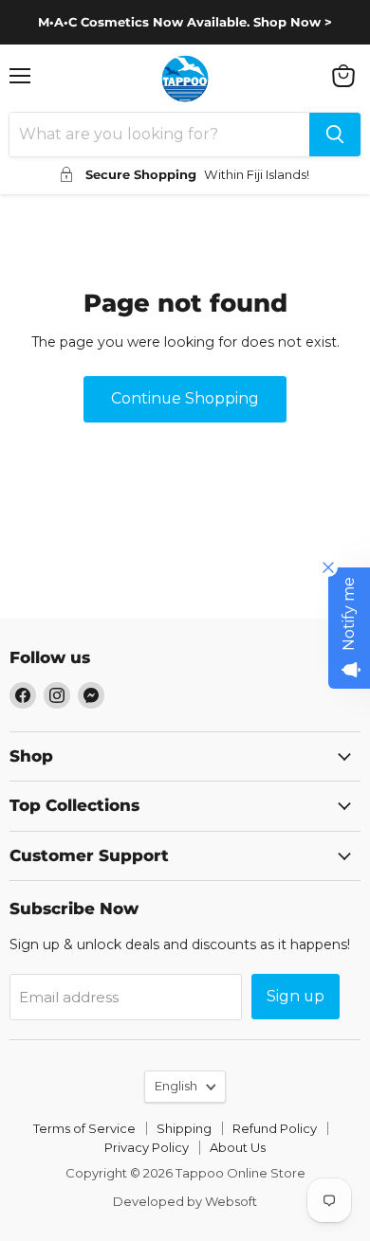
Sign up (295, 996)
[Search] (335, 134)
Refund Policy (274, 1128)
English (176, 1085)
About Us (238, 1147)
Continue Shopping (185, 398)
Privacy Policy (146, 1147)
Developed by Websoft (185, 1201)
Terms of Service (84, 1128)
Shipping (184, 1128)
